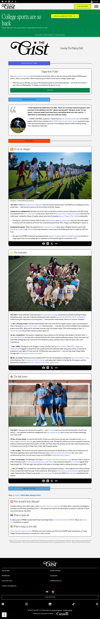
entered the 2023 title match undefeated (70, 317)
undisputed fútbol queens (61, 455)
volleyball (30, 229)
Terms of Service (56, 610)
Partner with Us (56, 581)
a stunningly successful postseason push (57, 459)
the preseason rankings (49, 315)
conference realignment (34, 205)
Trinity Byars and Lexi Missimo (67, 471)
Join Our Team (7, 581)
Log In (95, 1)
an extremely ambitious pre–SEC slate (39, 462)
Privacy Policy (67, 610)
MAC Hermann (71, 473)
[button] (96, 6)
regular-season (50, 220)
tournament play (65, 220)
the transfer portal (53, 432)
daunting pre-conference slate (30, 353)
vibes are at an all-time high (23, 76)
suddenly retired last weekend (60, 453)
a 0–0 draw (75, 462)
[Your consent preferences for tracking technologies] (4, 614)
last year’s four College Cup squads (67, 214)
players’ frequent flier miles (68, 216)
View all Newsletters (65, 16)
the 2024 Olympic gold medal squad (64, 121)
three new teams (30, 214)
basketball (14, 229)
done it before (62, 346)
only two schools (46, 473)
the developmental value (70, 119)
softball (21, 229)
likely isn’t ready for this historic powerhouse (43, 362)
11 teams (51, 430)
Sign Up (50, 90)
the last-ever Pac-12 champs (35, 360)
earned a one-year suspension (50, 506)
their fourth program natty (33, 326)
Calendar (53, 576)
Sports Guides (55, 571)
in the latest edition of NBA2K (64, 520)
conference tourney (25, 441)
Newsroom (6, 576)
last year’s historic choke (80, 358)
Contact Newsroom (9, 586)
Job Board (6, 571)
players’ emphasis (55, 236)
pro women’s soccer (49, 227)
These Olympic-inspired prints (21, 531)
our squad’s (16, 495)
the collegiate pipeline (72, 236)
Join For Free (82, 6)
